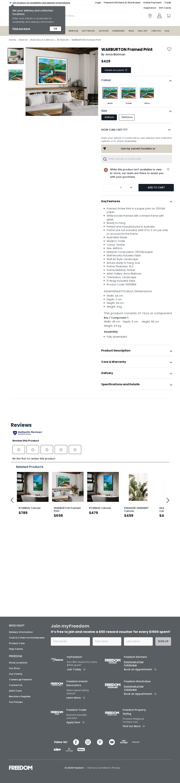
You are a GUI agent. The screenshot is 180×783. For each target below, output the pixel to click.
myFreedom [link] (74, 657)
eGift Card (15, 690)
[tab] (136, 201)
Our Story (14, 668)
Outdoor (103, 31)
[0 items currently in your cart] (168, 16)
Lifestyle (156, 31)
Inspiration (150, 7)
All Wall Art (63, 39)
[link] (150, 16)
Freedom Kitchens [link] (135, 657)
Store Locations (18, 662)
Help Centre (16, 649)
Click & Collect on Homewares (26, 637)
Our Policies (15, 702)
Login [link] (98, 2)
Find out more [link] (21, 28)
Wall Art (143, 31)
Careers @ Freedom (20, 679)
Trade (167, 2)
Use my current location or (138, 148)
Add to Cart (156, 187)
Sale (167, 31)
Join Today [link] (74, 669)
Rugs (131, 31)
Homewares (118, 31)
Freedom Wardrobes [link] (137, 681)
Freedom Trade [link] (76, 710)
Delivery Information (21, 632)
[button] (136, 129)
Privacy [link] (116, 767)
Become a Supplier (20, 696)
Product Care (17, 643)
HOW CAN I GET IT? (114, 130)
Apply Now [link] (73, 722)
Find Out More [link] (131, 726)
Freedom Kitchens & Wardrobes (122, 2)
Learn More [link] (73, 697)
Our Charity (15, 674)
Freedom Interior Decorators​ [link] (77, 683)
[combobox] (136, 159)
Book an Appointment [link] (138, 669)
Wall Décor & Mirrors (42, 39)
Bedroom (73, 31)
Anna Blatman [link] (115, 54)
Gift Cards (165, 7)
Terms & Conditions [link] (99, 767)
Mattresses (88, 31)
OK (55, 28)
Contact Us (15, 685)
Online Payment (152, 2)
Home (12, 39)
